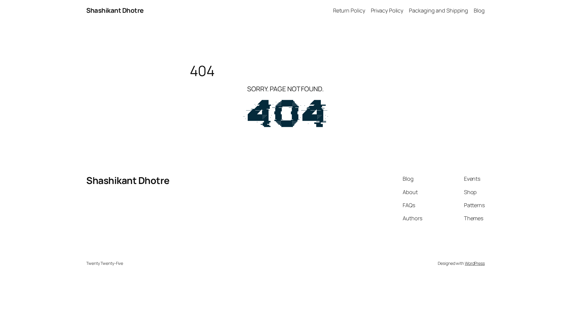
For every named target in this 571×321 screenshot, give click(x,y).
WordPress (475, 263)
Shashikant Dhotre (115, 10)
